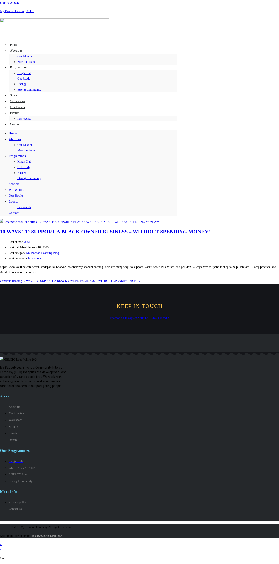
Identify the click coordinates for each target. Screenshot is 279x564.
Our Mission (25, 56)
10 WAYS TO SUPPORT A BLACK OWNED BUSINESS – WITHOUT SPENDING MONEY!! (106, 232)
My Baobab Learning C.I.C (17, 11)
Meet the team (26, 150)
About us (16, 50)
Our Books (16, 195)
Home (13, 133)
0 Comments (36, 258)
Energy (21, 84)
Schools (14, 184)
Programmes (18, 67)
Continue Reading (71, 281)
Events (14, 113)
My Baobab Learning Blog (42, 253)
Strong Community (29, 89)
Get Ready (23, 78)
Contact (15, 124)
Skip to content (9, 2)
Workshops (16, 189)
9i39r (27, 242)
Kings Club (24, 73)
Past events (24, 118)
